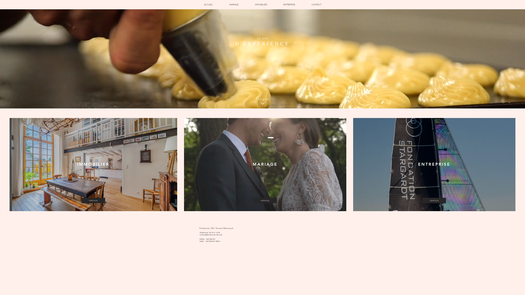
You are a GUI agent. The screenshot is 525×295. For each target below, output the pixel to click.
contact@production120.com (210, 235)
